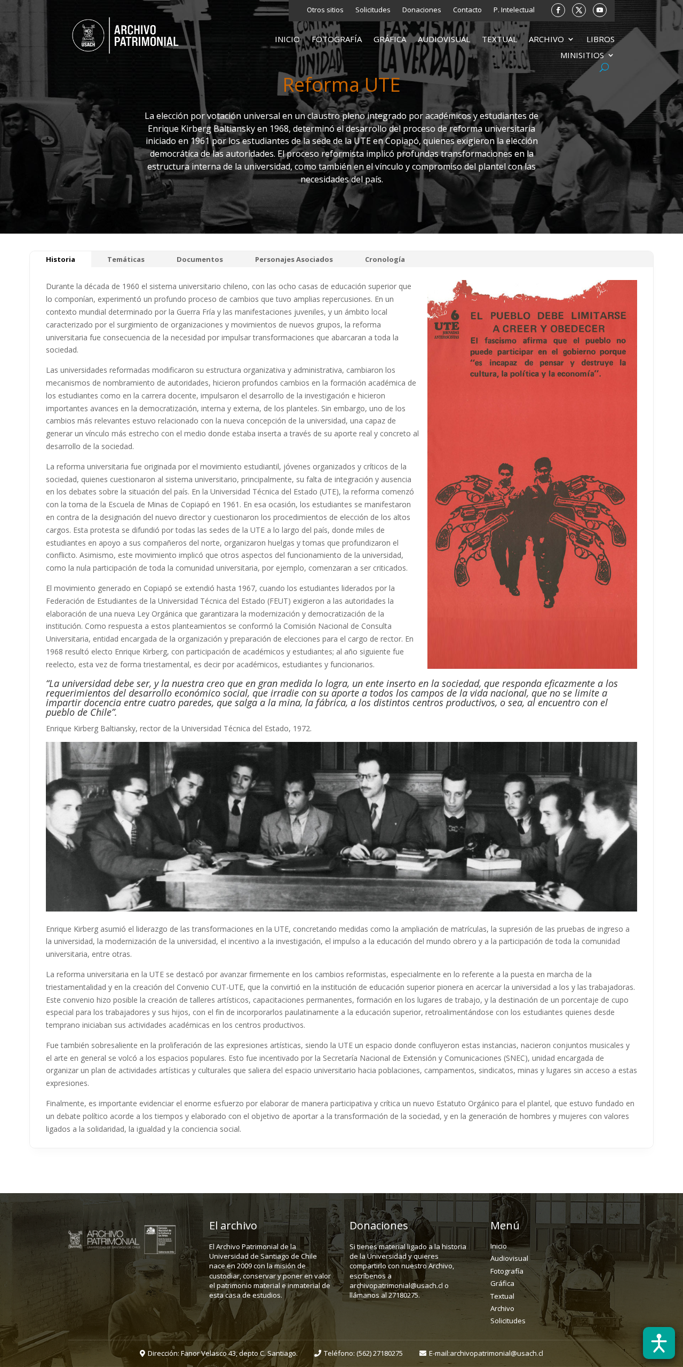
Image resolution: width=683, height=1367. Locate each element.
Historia (60, 259)
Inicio (287, 39)
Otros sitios (325, 10)
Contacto (467, 10)
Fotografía (337, 39)
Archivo (546, 39)
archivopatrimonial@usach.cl (496, 1353)
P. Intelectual (514, 10)
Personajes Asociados (294, 259)
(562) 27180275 (379, 1353)
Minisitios (582, 55)
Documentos (200, 259)
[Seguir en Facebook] (558, 10)
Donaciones (421, 10)
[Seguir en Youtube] (600, 10)
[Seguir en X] (579, 10)
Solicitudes (373, 10)
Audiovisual (444, 39)
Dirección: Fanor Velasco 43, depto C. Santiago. (223, 1353)
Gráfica (390, 39)
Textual (499, 39)
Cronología (385, 259)
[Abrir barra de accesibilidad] (659, 1343)
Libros (600, 39)
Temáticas (126, 259)
